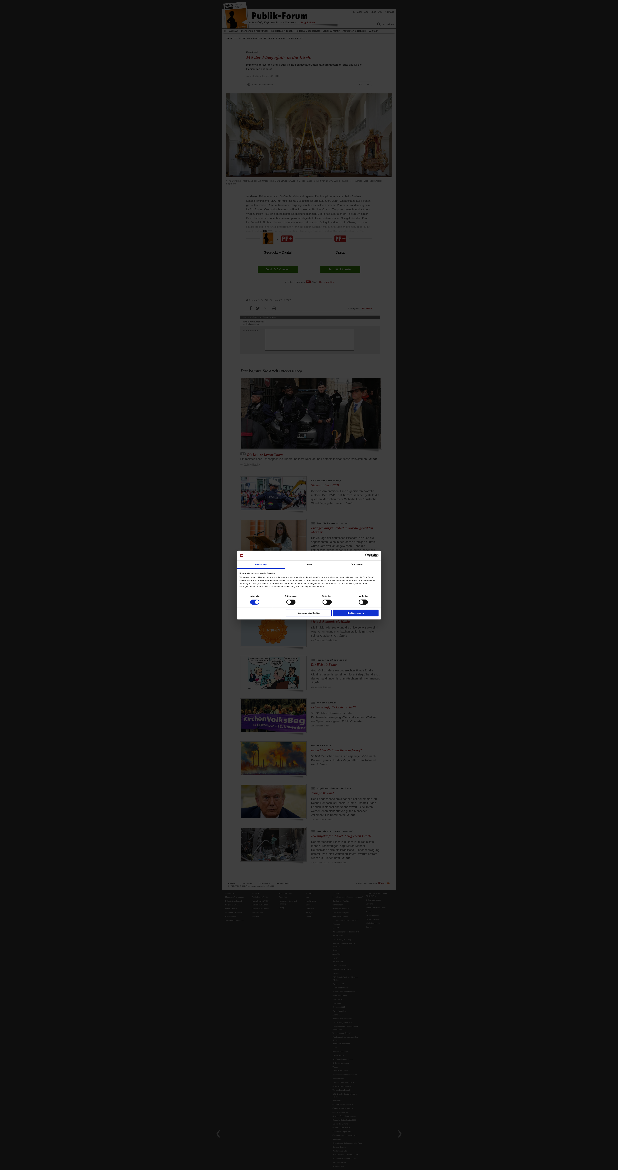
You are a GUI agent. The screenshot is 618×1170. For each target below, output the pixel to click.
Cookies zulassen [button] (355, 613)
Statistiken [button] (327, 596)
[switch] (290, 602)
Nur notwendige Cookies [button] (309, 613)
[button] (255, 596)
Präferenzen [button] (290, 596)
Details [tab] (309, 564)
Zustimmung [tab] (261, 564)
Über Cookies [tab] (357, 564)
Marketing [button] (363, 596)
